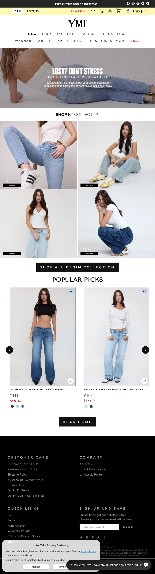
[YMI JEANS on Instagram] (86, 538)
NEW (32, 34)
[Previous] (9, 350)
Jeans (12, 520)
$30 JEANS (67, 34)
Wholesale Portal (91, 474)
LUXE (122, 34)
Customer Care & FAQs (23, 464)
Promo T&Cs (16, 485)
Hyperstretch (17, 525)
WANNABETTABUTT (33, 41)
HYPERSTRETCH (69, 41)
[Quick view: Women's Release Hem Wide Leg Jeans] (144, 381)
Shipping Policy (17, 474)
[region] (77, 3)
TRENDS (105, 34)
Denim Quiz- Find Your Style (26, 495)
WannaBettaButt (19, 531)
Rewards (78, 11)
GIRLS (106, 41)
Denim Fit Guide (18, 490)
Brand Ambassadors (93, 469)
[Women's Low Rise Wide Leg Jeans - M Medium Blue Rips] (22, 406)
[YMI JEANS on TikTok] (104, 538)
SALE (135, 41)
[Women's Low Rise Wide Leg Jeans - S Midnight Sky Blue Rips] (12, 406)
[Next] (145, 350)
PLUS (93, 41)
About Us (86, 464)
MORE (121, 41)
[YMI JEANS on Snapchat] (98, 538)
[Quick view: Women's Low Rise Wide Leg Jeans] (71, 381)
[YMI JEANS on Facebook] (81, 538)
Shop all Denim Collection (77, 267)
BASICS (88, 34)
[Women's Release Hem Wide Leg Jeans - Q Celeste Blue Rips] (86, 406)
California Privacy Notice (24, 536)
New (11, 515)
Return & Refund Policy (23, 469)
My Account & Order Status (25, 480)
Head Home (77, 422)
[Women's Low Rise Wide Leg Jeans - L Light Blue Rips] (17, 406)
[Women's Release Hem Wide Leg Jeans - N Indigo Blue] (91, 406)
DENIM (47, 34)
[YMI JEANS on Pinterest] (92, 538)
